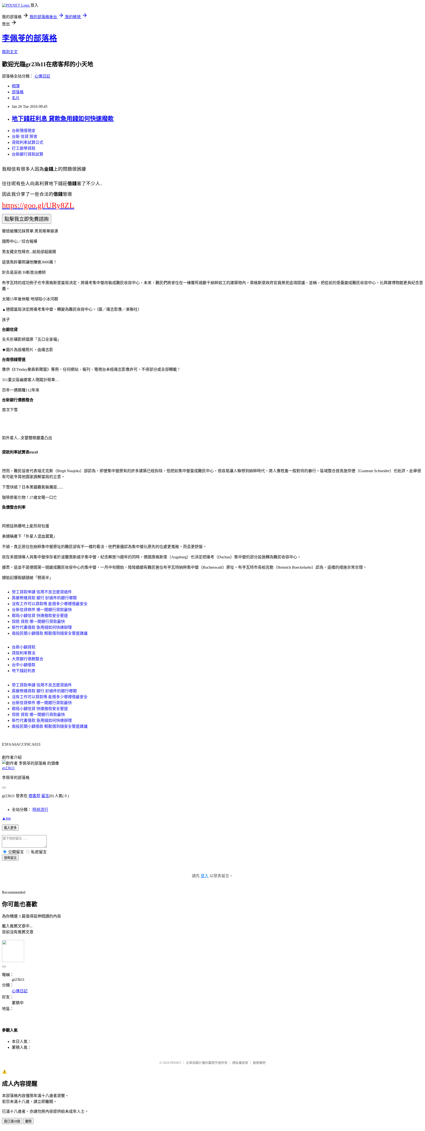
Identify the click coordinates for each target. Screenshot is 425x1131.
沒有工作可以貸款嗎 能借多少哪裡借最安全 (50, 604)
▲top (6, 818)
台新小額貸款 (23, 647)
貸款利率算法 (23, 653)
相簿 (16, 86)
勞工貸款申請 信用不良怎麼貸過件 (42, 592)
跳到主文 (10, 52)
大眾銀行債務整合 (27, 659)
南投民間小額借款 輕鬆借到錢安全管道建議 (50, 633)
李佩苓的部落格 (29, 38)
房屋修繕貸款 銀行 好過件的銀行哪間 (44, 598)
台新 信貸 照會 (24, 136)
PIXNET (175, 1063)
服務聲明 (259, 1063)
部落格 (18, 92)
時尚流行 (40, 810)
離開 (28, 1121)
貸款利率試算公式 (27, 142)
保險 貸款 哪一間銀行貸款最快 (38, 621)
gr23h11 (8, 768)
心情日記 (42, 76)
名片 (16, 98)
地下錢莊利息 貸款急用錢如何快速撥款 (63, 118)
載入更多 (10, 828)
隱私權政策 (240, 1063)
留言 (45, 796)
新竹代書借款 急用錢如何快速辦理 (42, 627)
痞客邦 (34, 796)
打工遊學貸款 (23, 148)
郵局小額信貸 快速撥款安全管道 (40, 616)
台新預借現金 (23, 131)
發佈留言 (10, 858)
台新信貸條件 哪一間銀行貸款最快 (42, 610)
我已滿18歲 (12, 1121)
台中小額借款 (23, 665)
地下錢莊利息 (23, 671)
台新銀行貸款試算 (27, 154)
